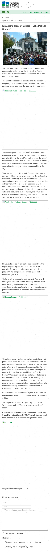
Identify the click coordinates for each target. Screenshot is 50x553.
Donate (46, 12)
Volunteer (37, 12)
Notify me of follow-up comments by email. (24, 542)
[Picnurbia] (25, 481)
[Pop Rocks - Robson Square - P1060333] (25, 260)
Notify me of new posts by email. (20, 547)
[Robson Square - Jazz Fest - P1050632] (25, 149)
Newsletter (27, 12)
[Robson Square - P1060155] (25, 355)
